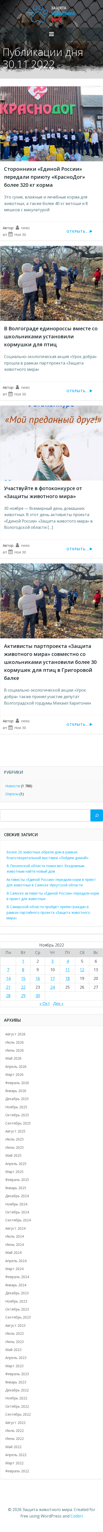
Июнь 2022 (14, 1438)
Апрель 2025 (15, 1163)
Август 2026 (15, 1034)
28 (8, 995)
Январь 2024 (15, 1285)
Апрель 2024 (15, 1260)
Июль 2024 (14, 1236)
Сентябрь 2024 (18, 1220)
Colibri (76, 1516)
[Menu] (51, 34)
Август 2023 (15, 1325)
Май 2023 (13, 1349)
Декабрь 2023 (17, 1293)
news (25, 227)
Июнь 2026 (14, 1050)
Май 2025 (13, 1155)
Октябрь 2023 (17, 1309)
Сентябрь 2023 (18, 1317)
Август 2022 (15, 1422)
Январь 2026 (15, 1090)
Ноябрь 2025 (16, 1107)
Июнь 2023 (14, 1341)
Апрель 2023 (15, 1357)
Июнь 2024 (14, 1244)
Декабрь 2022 (17, 1390)
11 (67, 969)
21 (8, 987)
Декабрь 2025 (17, 1098)
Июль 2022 (14, 1430)
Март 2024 (14, 1268)
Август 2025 (15, 1131)
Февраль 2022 (17, 1471)
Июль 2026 (14, 1042)
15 (23, 978)
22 (23, 987)
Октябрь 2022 (17, 1406)
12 (82, 969)
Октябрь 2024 (17, 1212)
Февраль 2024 (17, 1276)
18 (67, 978)
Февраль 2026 (17, 1082)
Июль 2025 (14, 1139)
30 (38, 995)
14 (8, 978)
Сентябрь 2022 (18, 1414)
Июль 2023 (14, 1333)
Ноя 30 (20, 234)
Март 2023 (14, 1365)
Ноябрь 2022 (16, 1398)
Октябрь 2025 (17, 1115)
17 (52, 978)
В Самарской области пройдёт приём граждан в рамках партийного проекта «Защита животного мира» (48, 912)
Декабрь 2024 (17, 1195)
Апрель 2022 (15, 1454)
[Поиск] (96, 815)
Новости (12, 785)
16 (38, 978)
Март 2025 (14, 1171)
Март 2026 (14, 1074)
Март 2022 (14, 1463)
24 (52, 987)
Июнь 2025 (14, 1147)
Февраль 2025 (17, 1179)
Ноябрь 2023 (16, 1301)
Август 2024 (15, 1228)
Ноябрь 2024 (16, 1204)
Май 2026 (13, 1058)
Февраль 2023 (17, 1373)
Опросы (11, 793)
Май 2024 (13, 1252)
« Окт (45, 1003)
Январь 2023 (15, 1382)
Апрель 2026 (15, 1066)
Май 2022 (13, 1446)
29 (23, 995)
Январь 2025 (15, 1187)
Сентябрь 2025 (18, 1123)
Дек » (58, 1003)
